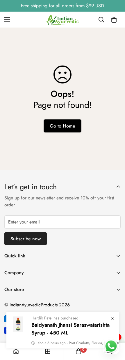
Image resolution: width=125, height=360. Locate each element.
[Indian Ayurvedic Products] (62, 20)
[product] (15, 351)
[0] (114, 19)
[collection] (48, 351)
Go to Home (62, 126)
